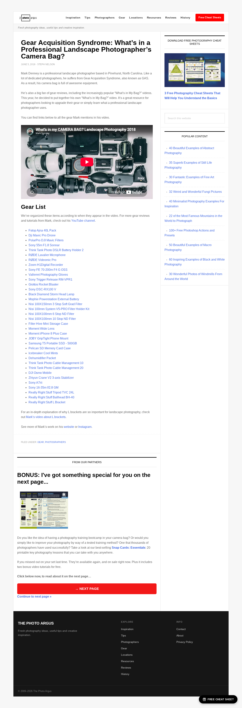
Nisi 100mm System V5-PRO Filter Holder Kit (59, 309)
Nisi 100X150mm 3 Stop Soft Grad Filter (55, 304)
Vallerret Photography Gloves (48, 274)
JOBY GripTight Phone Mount (48, 338)
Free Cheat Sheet (221, 699)
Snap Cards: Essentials (128, 547)
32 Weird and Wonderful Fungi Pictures (195, 191)
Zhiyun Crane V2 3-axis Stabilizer (51, 377)
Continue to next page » (34, 596)
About (179, 635)
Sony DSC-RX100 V (42, 289)
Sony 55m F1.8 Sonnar (44, 245)
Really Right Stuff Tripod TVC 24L (51, 392)
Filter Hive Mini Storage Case (48, 323)
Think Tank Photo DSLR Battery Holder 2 (56, 250)
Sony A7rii (35, 382)
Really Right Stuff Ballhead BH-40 (51, 397)
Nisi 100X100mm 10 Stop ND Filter (52, 318)
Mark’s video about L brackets (46, 417)
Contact (181, 629)
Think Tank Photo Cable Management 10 (56, 363)
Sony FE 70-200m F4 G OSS (48, 269)
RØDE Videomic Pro (42, 259)
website (69, 426)
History (185, 17)
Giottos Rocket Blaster (43, 284)
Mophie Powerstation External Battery (54, 299)
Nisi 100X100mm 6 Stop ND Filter (51, 313)
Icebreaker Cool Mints (43, 353)
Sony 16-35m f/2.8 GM (43, 387)
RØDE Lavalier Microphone (47, 255)
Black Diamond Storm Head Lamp (51, 294)
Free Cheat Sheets (210, 17)
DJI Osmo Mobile (40, 372)
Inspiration (73, 17)
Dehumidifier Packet (42, 358)
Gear (122, 17)
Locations (136, 17)
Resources (154, 17)
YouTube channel (83, 220)
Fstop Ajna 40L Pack (42, 230)
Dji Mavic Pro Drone (42, 235)
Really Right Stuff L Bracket (47, 402)
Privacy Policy (184, 641)
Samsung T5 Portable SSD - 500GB (53, 343)
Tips (87, 17)
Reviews (170, 17)
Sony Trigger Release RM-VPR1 (50, 279)
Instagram (85, 426)
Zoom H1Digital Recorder (46, 264)
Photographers (105, 17)
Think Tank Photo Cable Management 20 (56, 367)
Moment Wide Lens (41, 328)
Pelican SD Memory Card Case (50, 348)
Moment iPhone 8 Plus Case (48, 333)
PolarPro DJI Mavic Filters (46, 240)
